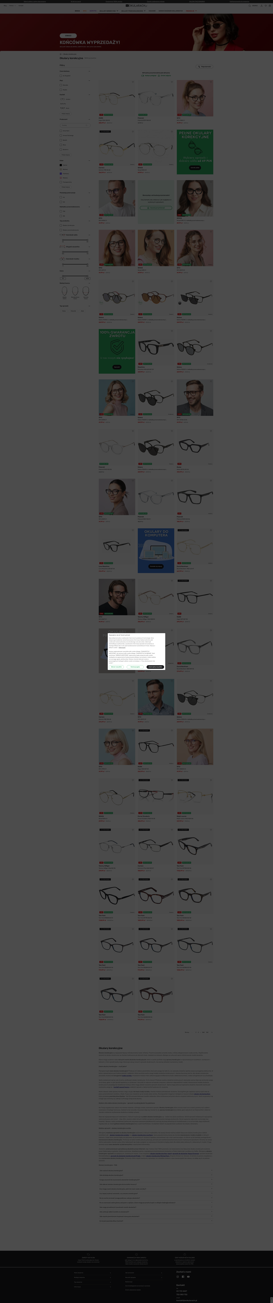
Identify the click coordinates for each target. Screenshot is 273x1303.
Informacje (122, 647)
